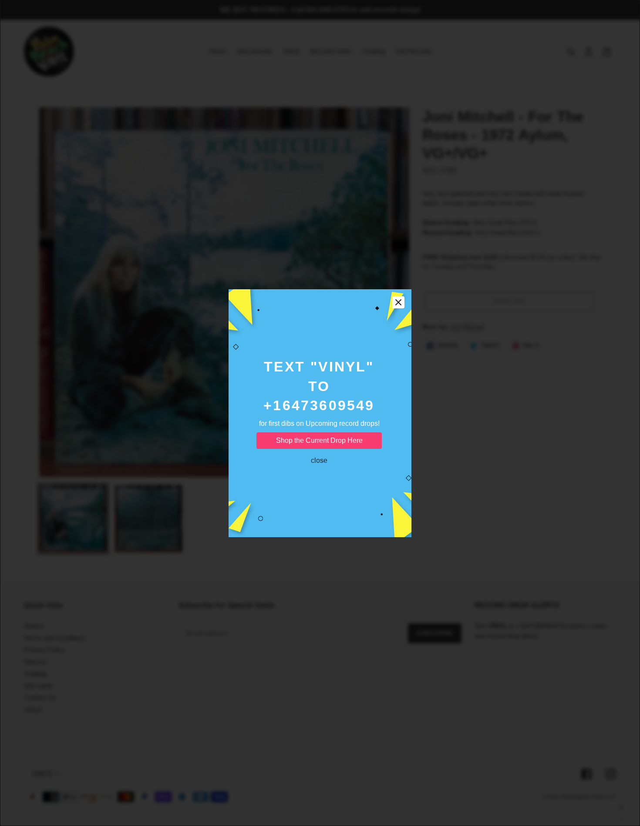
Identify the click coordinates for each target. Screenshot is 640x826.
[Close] (398, 302)
